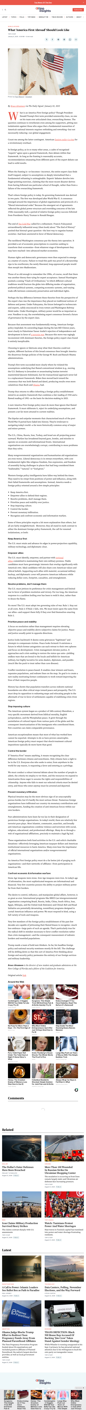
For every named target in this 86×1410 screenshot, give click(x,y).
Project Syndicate (9, 1173)
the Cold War (24, 223)
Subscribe (78, 10)
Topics (13, 17)
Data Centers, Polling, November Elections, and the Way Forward (63, 1289)
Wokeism (48, 1329)
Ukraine (48, 1164)
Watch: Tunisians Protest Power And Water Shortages (60, 1224)
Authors (69, 17)
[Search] (5, 10)
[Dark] (3, 10)
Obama (36, 384)
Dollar (5, 1164)
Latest (5, 17)
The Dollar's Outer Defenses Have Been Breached (18, 1168)
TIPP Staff (12, 34)
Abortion (6, 1329)
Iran (3, 1220)
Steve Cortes (50, 1293)
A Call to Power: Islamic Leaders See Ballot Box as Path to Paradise (20, 1289)
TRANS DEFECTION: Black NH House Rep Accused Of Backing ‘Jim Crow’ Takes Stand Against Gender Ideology (62, 1336)
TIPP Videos (49, 1220)
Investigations (8, 1284)
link (24, 975)
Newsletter (43, 17)
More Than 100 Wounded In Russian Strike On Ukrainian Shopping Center (60, 1170)
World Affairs (13, 26)
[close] (83, 2)
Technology (50, 1284)
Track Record (57, 17)
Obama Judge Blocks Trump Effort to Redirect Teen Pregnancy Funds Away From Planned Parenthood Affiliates (19, 1336)
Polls (22, 17)
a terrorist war (37, 334)
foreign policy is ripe (64, 139)
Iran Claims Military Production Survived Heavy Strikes (20, 1224)
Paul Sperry (7, 1293)
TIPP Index (31, 17)
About (79, 17)
